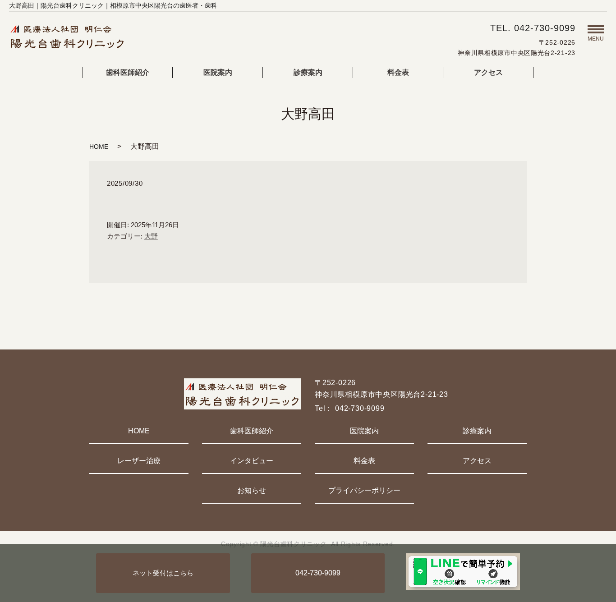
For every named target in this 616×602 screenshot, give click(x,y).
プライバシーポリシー (364, 490)
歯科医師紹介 (127, 72)
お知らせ (251, 490)
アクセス (488, 72)
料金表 (398, 72)
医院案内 (217, 72)
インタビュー (251, 460)
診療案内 (308, 72)
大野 (151, 236)
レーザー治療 (139, 460)
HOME (98, 146)
